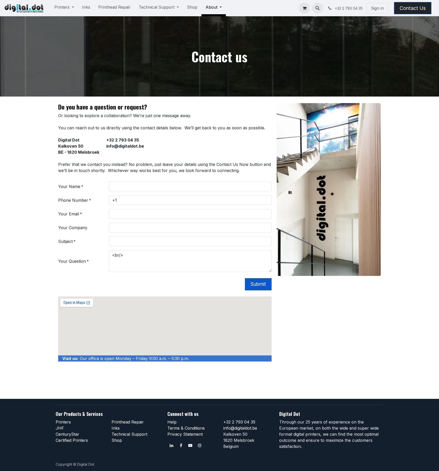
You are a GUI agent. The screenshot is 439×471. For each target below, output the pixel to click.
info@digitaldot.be (240, 428)
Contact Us (413, 8)
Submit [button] (258, 284)
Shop (117, 440)
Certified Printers (72, 440)
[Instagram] (200, 445)
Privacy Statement (185, 434)
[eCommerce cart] (304, 8)
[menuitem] (64, 8)
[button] (317, 8)
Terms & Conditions (186, 428)
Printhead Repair (128, 422)
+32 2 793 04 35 (239, 422)
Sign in (377, 8)
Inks (116, 428)
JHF (60, 428)
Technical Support (129, 434)
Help (172, 422)
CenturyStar (67, 434)
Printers (63, 422)
